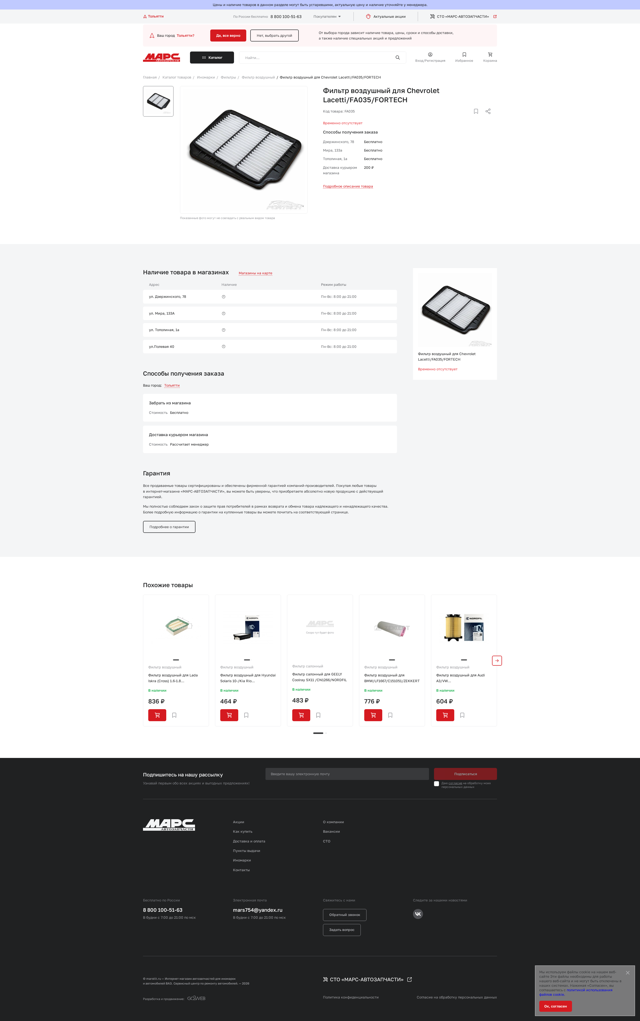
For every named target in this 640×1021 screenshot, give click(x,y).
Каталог (215, 57)
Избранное (464, 61)
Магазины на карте (255, 273)
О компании (333, 822)
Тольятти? (185, 35)
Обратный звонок (344, 914)
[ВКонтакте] (470, 117)
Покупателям (325, 16)
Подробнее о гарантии (169, 527)
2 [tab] (326, 733)
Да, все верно (228, 35)
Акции (238, 822)
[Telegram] (462, 117)
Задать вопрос (341, 929)
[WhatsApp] (486, 117)
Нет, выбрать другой (274, 35)
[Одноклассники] (478, 117)
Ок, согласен (555, 1006)
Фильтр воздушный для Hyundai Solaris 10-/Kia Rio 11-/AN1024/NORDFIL (248, 678)
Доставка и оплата (249, 841)
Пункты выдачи (246, 850)
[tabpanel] (176, 660)
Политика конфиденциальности (351, 997)
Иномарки (242, 860)
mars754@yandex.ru (257, 910)
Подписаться (465, 774)
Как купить (242, 831)
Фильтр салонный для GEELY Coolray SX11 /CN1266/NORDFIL (319, 677)
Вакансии (331, 831)
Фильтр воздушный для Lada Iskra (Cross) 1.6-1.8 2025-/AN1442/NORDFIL (173, 678)
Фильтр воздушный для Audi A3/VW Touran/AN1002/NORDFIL (460, 678)
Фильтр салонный (307, 666)
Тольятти (172, 385)
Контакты (241, 870)
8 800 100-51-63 (286, 16)
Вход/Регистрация (430, 61)
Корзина (490, 61)
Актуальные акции (390, 16)
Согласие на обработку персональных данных (457, 997)
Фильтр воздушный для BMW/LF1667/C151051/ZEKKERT (392, 678)
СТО (326, 841)
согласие (455, 783)
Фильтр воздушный (165, 667)
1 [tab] (318, 733)
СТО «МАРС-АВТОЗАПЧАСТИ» (463, 16)
